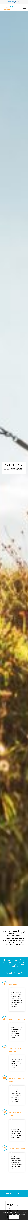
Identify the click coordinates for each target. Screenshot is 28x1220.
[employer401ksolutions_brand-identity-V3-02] (11, 7)
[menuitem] (24, 7)
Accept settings (14, 1217)
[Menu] (24, 7)
